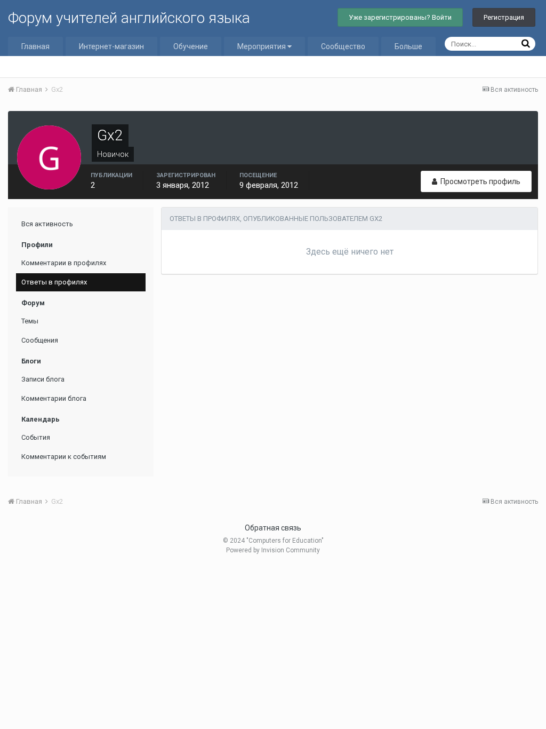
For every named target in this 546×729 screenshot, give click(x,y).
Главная (35, 46)
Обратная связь (273, 528)
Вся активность (47, 224)
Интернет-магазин (111, 46)
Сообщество (343, 46)
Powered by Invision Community (273, 550)
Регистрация (504, 17)
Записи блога (43, 379)
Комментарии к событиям (63, 457)
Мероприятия (262, 46)
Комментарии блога (53, 398)
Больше (408, 46)
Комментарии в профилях (63, 263)
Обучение (190, 46)
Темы (29, 321)
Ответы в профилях (54, 282)
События (35, 437)
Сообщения (39, 340)
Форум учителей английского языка (129, 18)
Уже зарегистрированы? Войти (400, 17)
